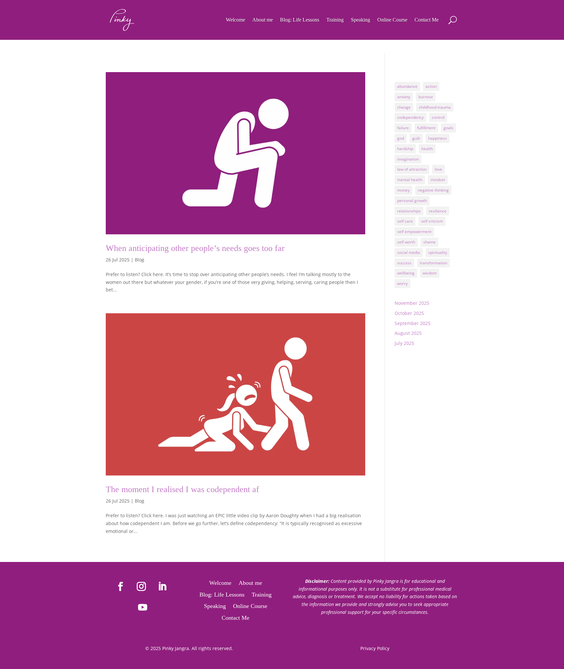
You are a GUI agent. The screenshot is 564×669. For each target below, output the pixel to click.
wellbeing (406, 273)
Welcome (235, 20)
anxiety (403, 97)
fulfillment (426, 128)
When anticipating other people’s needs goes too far (195, 248)
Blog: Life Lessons (299, 20)
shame (429, 242)
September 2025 (413, 323)
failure (403, 128)
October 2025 (409, 313)
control (438, 117)
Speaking (360, 20)
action (431, 86)
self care (405, 221)
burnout (425, 97)
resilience (437, 211)
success (404, 263)
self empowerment (414, 231)
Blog (139, 260)
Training (335, 20)
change (404, 107)
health (427, 148)
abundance (407, 86)
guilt (416, 138)
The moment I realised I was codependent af (182, 489)
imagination (408, 159)
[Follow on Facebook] (120, 586)
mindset (438, 179)
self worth (406, 242)
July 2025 (404, 343)
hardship (405, 148)
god (400, 138)
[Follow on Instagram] (141, 586)
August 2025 (408, 333)
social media (408, 252)
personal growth (412, 200)
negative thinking (433, 190)
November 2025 (412, 303)
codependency (410, 117)
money (403, 190)
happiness (437, 138)
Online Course (392, 20)
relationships (409, 211)
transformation (433, 263)
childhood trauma (435, 107)
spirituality (437, 252)
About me (262, 20)
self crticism (432, 221)
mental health (409, 179)
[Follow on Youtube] (142, 607)
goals (448, 128)
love (438, 169)
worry (402, 283)
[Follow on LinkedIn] (162, 586)
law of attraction (412, 169)
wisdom (430, 273)
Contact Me (427, 20)
